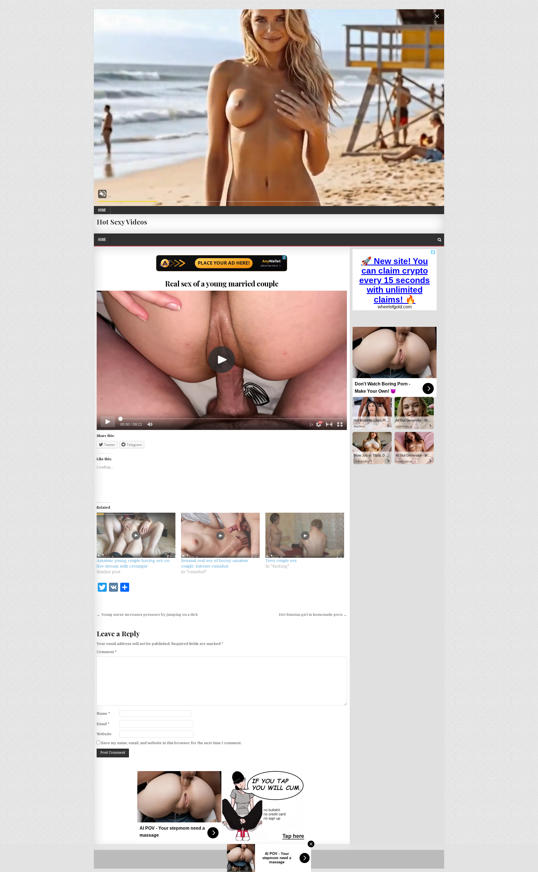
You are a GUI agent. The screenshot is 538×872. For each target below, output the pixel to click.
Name (103, 713)
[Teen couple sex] (304, 535)
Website (104, 734)
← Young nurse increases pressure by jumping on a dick (147, 614)
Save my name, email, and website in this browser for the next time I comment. (171, 743)
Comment (107, 652)
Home (102, 210)
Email (103, 724)
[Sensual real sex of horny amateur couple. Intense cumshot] (220, 535)
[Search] (439, 239)
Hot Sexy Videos (122, 221)
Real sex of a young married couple (221, 283)
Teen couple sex (281, 560)
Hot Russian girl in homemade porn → (313, 614)
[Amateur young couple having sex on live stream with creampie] (136, 535)
